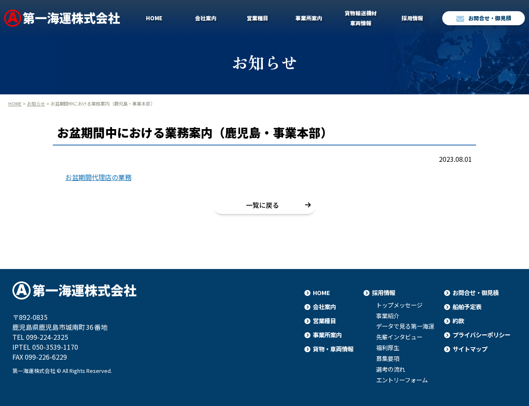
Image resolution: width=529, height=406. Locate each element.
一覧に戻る (262, 205)
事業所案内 (308, 18)
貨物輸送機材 (361, 18)
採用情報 (412, 18)
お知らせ (36, 103)
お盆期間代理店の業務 (98, 177)
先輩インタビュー (399, 337)
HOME (154, 18)
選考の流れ (390, 369)
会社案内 (206, 18)
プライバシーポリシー (481, 334)
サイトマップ (470, 348)
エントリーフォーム (402, 380)
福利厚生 (387, 347)
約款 (458, 320)
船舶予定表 (467, 306)
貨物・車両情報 (333, 348)
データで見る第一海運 (405, 326)
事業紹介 (387, 315)
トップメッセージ (399, 305)
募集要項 (387, 358)
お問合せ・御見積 (489, 18)
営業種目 (257, 18)
